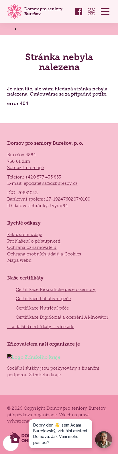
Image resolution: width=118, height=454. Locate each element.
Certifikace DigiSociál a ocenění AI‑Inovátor (62, 317)
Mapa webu (19, 260)
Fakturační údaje (24, 234)
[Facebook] (78, 11)
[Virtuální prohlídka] (91, 11)
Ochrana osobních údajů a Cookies (44, 254)
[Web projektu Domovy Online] (24, 438)
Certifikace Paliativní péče (43, 298)
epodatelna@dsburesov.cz (51, 183)
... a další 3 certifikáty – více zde (40, 326)
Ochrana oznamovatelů (32, 247)
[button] (105, 11)
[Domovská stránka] (35, 11)
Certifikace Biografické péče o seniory (56, 289)
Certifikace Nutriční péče (42, 308)
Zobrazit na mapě (25, 167)
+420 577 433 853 (43, 177)
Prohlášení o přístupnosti (34, 241)
